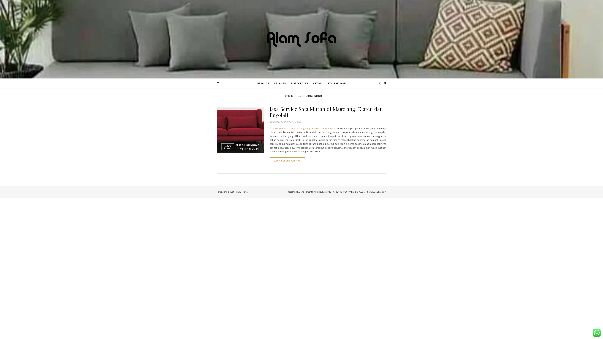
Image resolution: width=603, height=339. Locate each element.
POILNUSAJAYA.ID (323, 191)
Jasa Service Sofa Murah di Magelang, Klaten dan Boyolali (326, 111)
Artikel (318, 83)
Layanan (280, 83)
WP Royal (243, 191)
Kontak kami (337, 83)
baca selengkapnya (287, 160)
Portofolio (299, 83)
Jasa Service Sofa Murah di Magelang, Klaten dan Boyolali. (301, 128)
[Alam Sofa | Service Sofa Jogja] (301, 39)
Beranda (263, 83)
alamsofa (274, 121)
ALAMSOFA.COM (357, 191)
